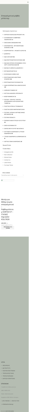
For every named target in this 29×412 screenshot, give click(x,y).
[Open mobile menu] (1, 2)
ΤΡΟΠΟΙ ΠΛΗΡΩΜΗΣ (8, 376)
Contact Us (7, 160)
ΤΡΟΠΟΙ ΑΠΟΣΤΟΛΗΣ (8, 373)
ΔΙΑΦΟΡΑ (6, 54)
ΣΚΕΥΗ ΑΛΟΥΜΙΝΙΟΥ (9, 125)
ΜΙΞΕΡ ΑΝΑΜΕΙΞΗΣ (9, 96)
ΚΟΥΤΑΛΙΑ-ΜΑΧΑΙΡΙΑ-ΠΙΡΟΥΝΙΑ (12, 93)
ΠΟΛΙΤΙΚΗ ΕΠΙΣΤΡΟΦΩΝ (9, 370)
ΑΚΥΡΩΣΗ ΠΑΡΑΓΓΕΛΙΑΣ (9, 378)
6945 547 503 (15, 401)
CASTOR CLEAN (9, 411)
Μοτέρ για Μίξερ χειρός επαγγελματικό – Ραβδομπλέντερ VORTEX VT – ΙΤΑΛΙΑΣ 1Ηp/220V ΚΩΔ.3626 (7, 209)
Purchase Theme (8, 165)
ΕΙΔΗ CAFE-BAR (8, 57)
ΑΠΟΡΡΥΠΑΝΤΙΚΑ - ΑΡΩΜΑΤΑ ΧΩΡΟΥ (14, 50)
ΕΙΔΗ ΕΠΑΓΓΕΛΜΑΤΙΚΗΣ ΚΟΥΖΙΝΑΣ (13, 60)
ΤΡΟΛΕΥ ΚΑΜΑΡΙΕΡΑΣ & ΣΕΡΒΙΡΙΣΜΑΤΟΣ (15, 136)
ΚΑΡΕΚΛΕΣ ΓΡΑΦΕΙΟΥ (10, 90)
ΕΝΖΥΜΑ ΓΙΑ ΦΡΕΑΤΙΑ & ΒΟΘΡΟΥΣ (13, 68)
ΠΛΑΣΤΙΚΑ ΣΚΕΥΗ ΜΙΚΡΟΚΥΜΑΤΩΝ (13, 109)
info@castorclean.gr (7, 404)
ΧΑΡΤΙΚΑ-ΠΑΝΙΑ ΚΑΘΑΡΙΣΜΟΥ (12, 141)
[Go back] (3, 13)
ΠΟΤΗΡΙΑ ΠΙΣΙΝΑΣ (9, 117)
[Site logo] (14, 2)
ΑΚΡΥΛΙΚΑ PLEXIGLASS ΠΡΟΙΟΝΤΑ (13, 34)
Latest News (7, 162)
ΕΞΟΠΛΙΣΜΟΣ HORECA (10, 74)
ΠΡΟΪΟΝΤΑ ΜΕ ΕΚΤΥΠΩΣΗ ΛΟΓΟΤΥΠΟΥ (15, 120)
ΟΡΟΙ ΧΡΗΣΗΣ (6, 365)
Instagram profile (8, 152)
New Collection (8, 154)
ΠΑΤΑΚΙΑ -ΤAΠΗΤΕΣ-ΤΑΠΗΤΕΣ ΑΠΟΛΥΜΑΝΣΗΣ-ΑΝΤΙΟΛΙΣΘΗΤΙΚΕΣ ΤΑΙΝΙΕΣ (13, 101)
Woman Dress (8, 157)
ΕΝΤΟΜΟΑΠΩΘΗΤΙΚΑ (10, 71)
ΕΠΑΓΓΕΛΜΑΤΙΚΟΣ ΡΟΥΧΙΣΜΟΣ (12, 82)
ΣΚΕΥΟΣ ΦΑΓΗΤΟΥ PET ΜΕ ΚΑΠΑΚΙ (13, 128)
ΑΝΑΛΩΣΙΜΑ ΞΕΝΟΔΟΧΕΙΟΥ (11, 42)
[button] (7, 227)
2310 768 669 (6, 401)
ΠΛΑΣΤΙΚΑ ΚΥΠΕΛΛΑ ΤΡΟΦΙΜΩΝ (13, 106)
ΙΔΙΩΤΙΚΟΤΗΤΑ (6, 368)
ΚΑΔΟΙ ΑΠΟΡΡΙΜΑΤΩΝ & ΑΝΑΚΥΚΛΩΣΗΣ (15, 85)
